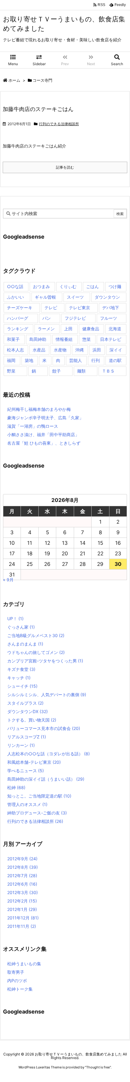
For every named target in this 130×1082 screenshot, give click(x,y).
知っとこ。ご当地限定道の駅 (39, 795)
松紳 (16, 787)
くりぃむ (68, 286)
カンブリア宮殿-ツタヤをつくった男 (45, 660)
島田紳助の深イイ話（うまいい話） (45, 779)
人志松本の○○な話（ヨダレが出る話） (48, 753)
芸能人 (75, 360)
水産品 (39, 349)
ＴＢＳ (108, 370)
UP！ (15, 618)
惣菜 (86, 339)
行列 (95, 360)
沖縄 (79, 349)
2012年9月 (22, 858)
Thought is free (98, 1067)
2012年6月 (22, 884)
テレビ (50, 307)
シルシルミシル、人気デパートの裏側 (46, 694)
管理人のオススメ (27, 804)
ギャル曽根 (45, 297)
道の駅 (115, 360)
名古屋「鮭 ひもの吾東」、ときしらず (43, 443)
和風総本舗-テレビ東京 (34, 762)
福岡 (11, 360)
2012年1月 (22, 909)
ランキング (17, 328)
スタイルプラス (25, 703)
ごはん (92, 286)
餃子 (56, 370)
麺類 (81, 370)
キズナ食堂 (21, 669)
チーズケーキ (19, 307)
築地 (29, 360)
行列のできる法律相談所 (59, 124)
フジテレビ (75, 318)
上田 (68, 328)
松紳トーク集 (20, 989)
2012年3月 (22, 892)
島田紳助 (37, 339)
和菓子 (13, 339)
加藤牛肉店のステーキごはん (38, 109)
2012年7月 (22, 875)
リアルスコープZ (26, 736)
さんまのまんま (25, 643)
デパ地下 (110, 307)
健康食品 (90, 328)
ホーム (14, 80)
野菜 (11, 370)
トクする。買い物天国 (31, 719)
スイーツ (75, 297)
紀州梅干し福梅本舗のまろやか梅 (39, 409)
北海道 (115, 328)
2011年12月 (23, 917)
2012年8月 (22, 867)
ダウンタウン (107, 297)
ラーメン (46, 328)
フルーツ (108, 318)
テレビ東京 (79, 307)
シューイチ (22, 686)
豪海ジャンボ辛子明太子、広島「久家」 (45, 417)
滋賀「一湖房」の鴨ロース (32, 426)
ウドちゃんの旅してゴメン (36, 652)
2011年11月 (21, 926)
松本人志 (15, 349)
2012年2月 (22, 900)
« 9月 (8, 579)
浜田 (97, 349)
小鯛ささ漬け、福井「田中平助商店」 (43, 434)
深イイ (115, 349)
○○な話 (15, 286)
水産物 (60, 349)
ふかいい (15, 297)
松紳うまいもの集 (24, 963)
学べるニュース (25, 770)
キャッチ (19, 677)
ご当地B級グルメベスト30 (35, 635)
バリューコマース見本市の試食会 (43, 728)
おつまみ (41, 286)
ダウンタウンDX (27, 711)
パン (46, 318)
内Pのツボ (17, 980)
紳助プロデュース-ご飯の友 (37, 812)
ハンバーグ (17, 318)
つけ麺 (115, 286)
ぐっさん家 (21, 627)
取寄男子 (15, 972)
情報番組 (64, 339)
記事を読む (65, 167)
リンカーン (21, 745)
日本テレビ (110, 339)
